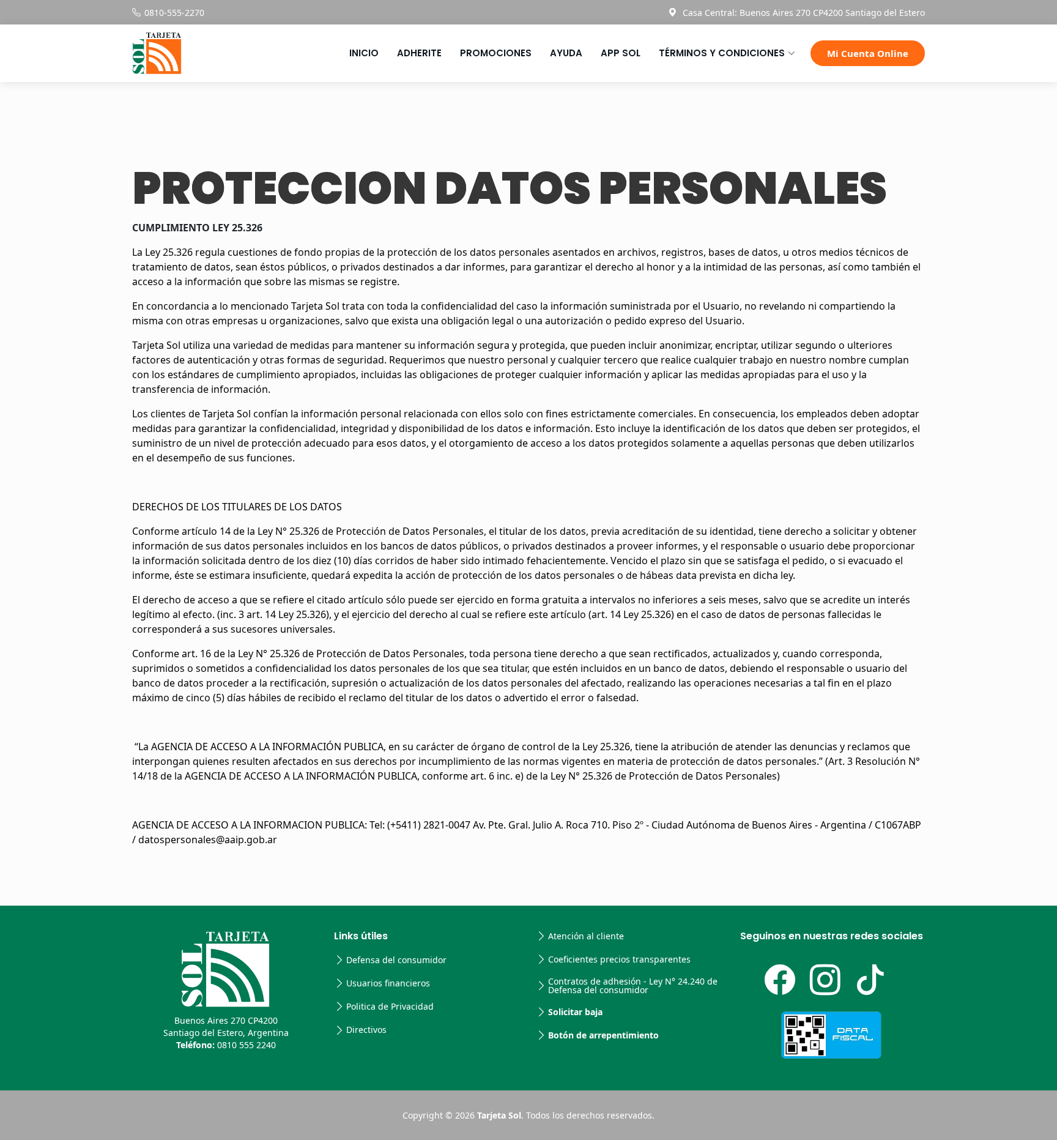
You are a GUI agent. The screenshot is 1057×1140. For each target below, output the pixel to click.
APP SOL (620, 53)
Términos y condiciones (722, 53)
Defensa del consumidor (396, 960)
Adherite (419, 53)
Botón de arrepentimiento (603, 1035)
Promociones (496, 53)
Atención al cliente (586, 936)
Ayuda (566, 53)
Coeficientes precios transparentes (619, 959)
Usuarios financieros (388, 983)
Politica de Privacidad (390, 1006)
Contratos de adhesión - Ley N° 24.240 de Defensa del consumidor (633, 985)
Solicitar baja (575, 1012)
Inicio (364, 53)
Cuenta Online (867, 53)
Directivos (366, 1030)
